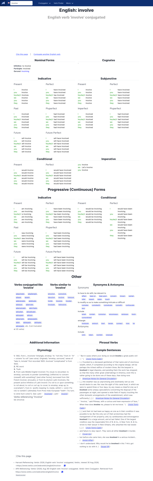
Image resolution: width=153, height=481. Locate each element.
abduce (19, 304)
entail (84, 314)
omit (83, 335)
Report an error (20, 475)
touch (107, 299)
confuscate (130, 305)
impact (122, 296)
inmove (71, 297)
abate (27, 297)
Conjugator (43, 3)
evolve (61, 297)
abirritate (33, 308)
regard (91, 299)
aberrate (29, 304)
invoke (68, 301)
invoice (59, 301)
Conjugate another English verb (47, 54)
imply (134, 314)
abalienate (32, 294)
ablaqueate (32, 319)
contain (92, 314)
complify (119, 305)
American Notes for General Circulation (99, 378)
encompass (113, 314)
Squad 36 (105, 446)
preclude (109, 335)
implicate (85, 323)
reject (91, 335)
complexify (96, 305)
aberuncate (21, 308)
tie (134, 323)
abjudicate (31, 312)
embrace (125, 314)
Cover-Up (87, 434)
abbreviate (20, 301)
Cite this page (22, 54)
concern (113, 296)
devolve (51, 297)
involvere (48, 394)
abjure (29, 315)
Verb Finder (59, 3)
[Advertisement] (76, 35)
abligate (37, 322)
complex (85, 305)
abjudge (19, 312)
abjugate (19, 315)
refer (83, 299)
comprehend (87, 317)
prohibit (99, 335)
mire (127, 323)
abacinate (20, 294)
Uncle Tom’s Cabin (94, 359)
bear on (93, 296)
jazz (83, 308)
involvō (64, 394)
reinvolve (62, 304)
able (18, 322)
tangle (110, 323)
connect (119, 323)
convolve (62, 294)
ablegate (27, 322)
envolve (51, 294)
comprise (102, 314)
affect (84, 296)
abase (18, 297)
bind (103, 323)
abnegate (20, 326)
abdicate (32, 301)
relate (99, 299)
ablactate (20, 319)
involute (51, 304)
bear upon (103, 296)
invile (50, 301)
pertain (131, 296)
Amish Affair (88, 440)
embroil (95, 323)
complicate (108, 305)
